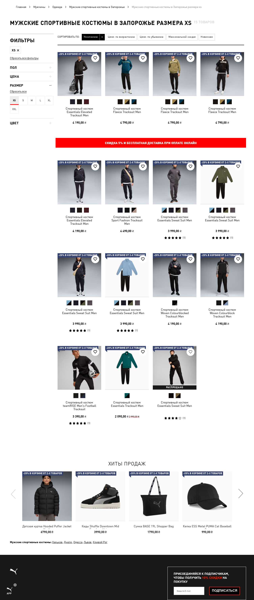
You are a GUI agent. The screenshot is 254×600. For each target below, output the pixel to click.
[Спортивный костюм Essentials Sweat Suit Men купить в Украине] (174, 182)
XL (49, 100)
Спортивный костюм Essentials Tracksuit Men (127, 404)
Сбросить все (18, 91)
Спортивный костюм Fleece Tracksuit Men (127, 110)
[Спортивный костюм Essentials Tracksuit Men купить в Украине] (127, 368)
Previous (13, 493)
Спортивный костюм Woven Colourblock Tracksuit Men (222, 313)
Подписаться (224, 590)
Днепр (68, 542)
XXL (14, 109)
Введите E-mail (184, 591)
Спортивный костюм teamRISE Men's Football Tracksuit (79, 406)
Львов (87, 542)
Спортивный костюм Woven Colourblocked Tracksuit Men (175, 313)
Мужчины (39, 7)
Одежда (57, 7)
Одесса (77, 542)
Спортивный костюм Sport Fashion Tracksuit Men (127, 220)
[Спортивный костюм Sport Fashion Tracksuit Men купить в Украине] (127, 182)
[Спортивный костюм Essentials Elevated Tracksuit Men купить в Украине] (79, 74)
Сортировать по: (69, 37)
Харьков (57, 542)
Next (240, 493)
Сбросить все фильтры (24, 58)
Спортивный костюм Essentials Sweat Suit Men (174, 218)
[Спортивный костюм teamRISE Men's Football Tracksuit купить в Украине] (79, 368)
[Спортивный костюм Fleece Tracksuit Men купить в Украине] (127, 74)
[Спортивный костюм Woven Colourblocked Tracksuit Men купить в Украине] (174, 275)
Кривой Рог (100, 542)
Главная (21, 7)
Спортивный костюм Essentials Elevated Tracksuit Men (79, 112)
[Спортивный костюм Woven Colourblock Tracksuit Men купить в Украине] (222, 275)
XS (14, 100)
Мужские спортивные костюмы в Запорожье (97, 7)
